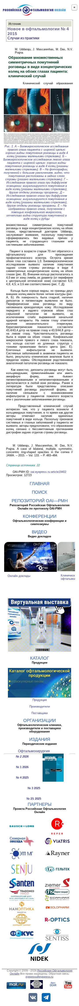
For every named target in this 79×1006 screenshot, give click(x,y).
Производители (39, 706)
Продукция (39, 700)
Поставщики (39, 713)
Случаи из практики (23, 38)
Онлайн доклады (19, 576)
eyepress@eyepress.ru (39, 976)
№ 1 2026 (22, 767)
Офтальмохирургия (34, 751)
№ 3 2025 (34, 788)
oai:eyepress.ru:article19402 (48, 471)
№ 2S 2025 (34, 798)
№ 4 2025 (22, 777)
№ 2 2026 (22, 756)
